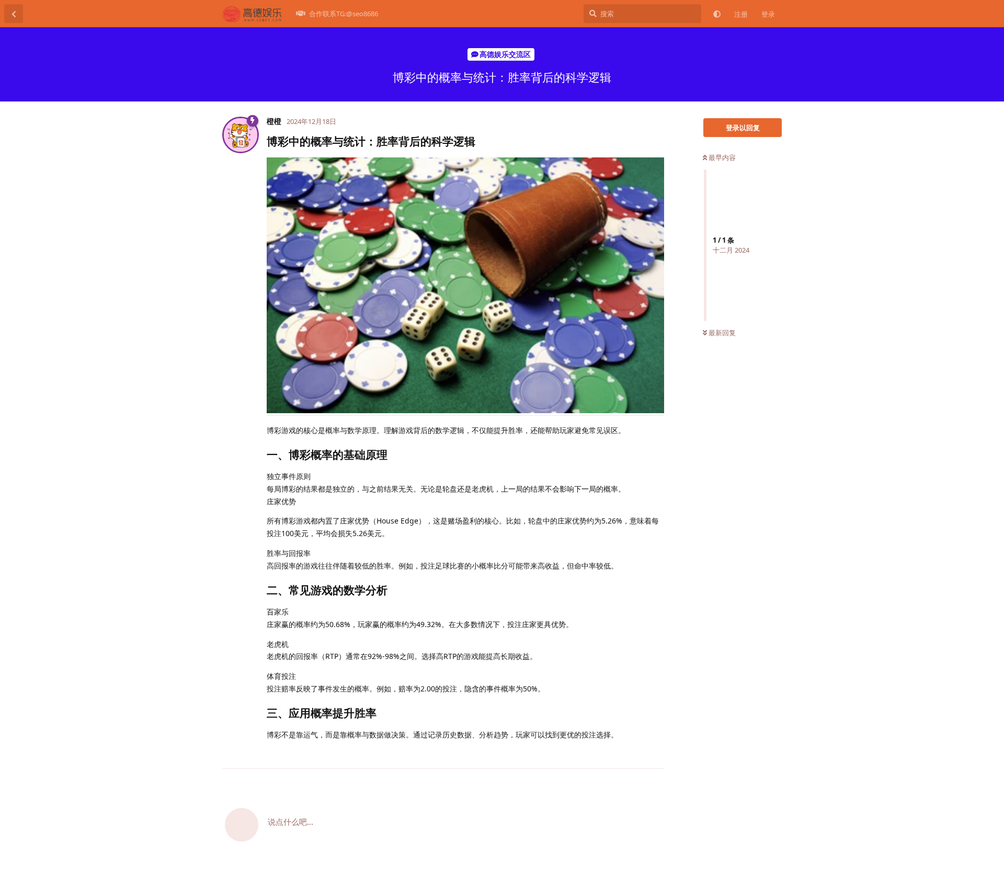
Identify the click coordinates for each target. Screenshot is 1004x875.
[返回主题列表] (13, 13)
